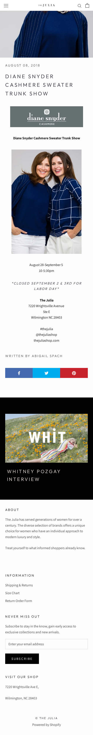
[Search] (80, 5)
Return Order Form (18, 601)
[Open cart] (87, 5)
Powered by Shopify (46, 724)
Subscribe (22, 659)
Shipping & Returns (19, 585)
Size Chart (12, 593)
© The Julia (46, 718)
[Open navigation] (6, 5)
